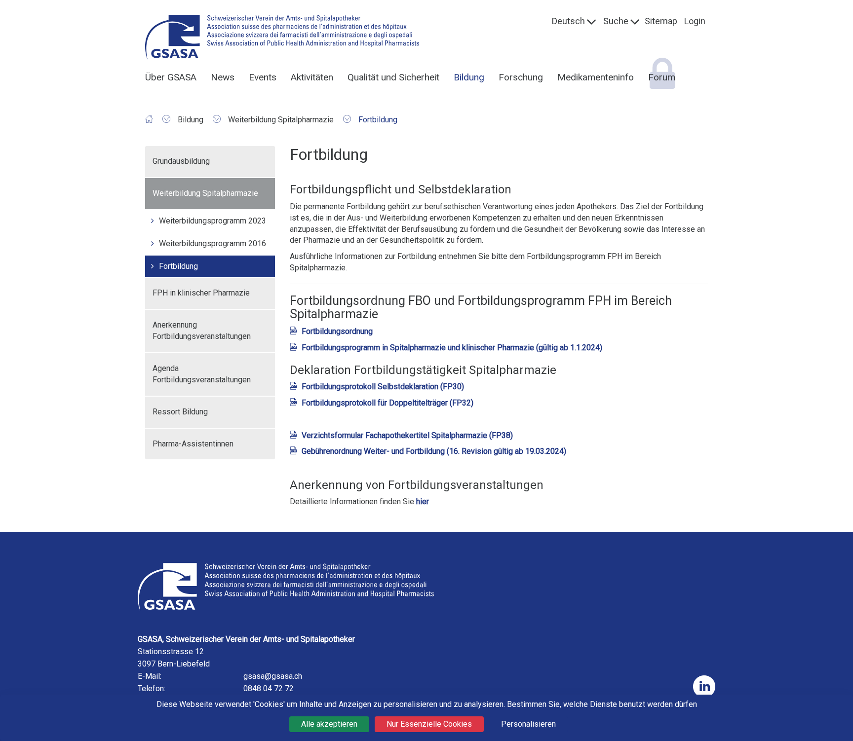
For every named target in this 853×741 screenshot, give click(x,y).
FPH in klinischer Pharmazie (201, 292)
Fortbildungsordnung (337, 331)
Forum (661, 77)
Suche (615, 21)
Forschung (521, 77)
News (222, 77)
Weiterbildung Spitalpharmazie (205, 193)
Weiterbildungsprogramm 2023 (212, 220)
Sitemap (661, 21)
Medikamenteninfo (595, 77)
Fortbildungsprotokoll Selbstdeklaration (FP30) (383, 386)
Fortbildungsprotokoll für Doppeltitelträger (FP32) (387, 403)
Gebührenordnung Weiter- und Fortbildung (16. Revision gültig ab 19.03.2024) (434, 451)
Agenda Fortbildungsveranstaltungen (202, 374)
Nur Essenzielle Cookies (429, 724)
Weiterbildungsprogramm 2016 (212, 243)
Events (262, 77)
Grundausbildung (181, 161)
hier (422, 501)
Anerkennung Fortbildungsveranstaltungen (202, 330)
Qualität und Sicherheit (393, 77)
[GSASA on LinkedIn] (704, 686)
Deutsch (568, 21)
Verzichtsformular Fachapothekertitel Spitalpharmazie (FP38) (407, 435)
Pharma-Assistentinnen (193, 443)
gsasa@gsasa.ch (272, 676)
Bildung (469, 77)
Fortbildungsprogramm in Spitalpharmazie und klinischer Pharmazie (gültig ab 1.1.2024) (452, 347)
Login (694, 21)
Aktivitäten (312, 77)
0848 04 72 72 (268, 688)
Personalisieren (528, 724)
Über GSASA (170, 77)
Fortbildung (178, 266)
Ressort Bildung (180, 411)
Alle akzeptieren (329, 724)
